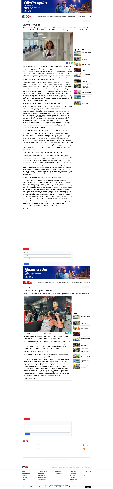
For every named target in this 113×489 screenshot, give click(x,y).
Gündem (44, 16)
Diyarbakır (40, 16)
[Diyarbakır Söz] (26, 16)
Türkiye (47, 16)
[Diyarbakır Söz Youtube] (89, 445)
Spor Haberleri (58, 471)
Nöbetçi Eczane (73, 471)
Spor (55, 16)
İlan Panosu (72, 481)
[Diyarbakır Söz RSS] (84, 449)
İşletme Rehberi (73, 477)
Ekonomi (58, 16)
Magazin (79, 16)
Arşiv (83, 16)
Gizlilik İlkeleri (61, 486)
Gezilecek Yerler (73, 479)
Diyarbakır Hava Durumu (42, 477)
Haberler (24, 21)
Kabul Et (88, 487)
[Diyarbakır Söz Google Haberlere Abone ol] (86, 21)
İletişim (85, 467)
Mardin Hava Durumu (42, 479)
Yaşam (72, 16)
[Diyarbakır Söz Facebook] (83, 445)
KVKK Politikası (54, 467)
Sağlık (61, 16)
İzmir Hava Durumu (41, 475)
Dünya (75, 16)
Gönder (27, 434)
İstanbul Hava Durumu (42, 471)
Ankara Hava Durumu (42, 473)
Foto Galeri (24, 475)
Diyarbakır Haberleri (26, 473)
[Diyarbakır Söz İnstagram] (87, 445)
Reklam (89, 467)
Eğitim (69, 16)
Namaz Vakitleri (73, 473)
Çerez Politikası (48, 486)
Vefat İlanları (72, 475)
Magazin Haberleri (58, 473)
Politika (51, 16)
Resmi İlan (65, 16)
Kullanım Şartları (69, 486)
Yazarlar (85, 16)
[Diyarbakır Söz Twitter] (85, 445)
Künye (81, 467)
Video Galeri (24, 477)
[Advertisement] (48, 220)
